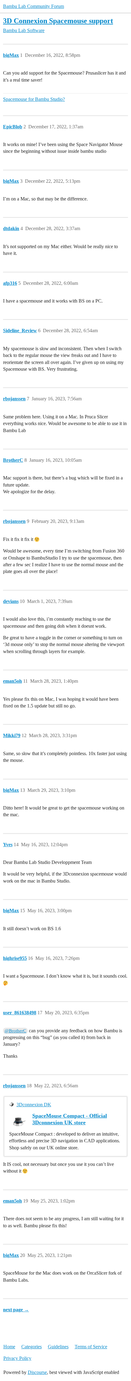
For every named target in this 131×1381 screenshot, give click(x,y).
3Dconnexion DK (33, 1104)
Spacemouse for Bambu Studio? (34, 99)
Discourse (37, 1372)
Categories (31, 1346)
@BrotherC (15, 1030)
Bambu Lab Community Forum (33, 6)
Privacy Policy (17, 1358)
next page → (16, 1309)
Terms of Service (91, 1346)
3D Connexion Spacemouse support (58, 21)
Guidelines (58, 1346)
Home (9, 1346)
